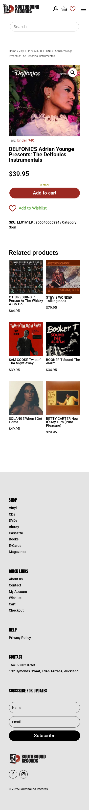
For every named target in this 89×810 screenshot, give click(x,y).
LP (28, 51)
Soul (35, 51)
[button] (72, 72)
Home (12, 51)
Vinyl (21, 51)
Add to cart (44, 193)
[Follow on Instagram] (23, 774)
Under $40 (25, 140)
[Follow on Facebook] (13, 774)
